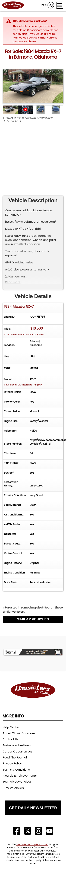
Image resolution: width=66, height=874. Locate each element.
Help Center (11, 727)
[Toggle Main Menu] (59, 5)
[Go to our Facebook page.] (16, 831)
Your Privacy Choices (17, 782)
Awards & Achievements (20, 776)
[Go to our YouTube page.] (49, 831)
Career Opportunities (17, 751)
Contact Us (10, 739)
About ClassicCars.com (19, 733)
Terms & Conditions (16, 770)
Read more (12, 282)
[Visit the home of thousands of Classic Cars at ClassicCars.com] (15, 5)
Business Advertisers (17, 745)
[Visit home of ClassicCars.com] (33, 695)
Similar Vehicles (33, 619)
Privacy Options (13, 788)
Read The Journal (15, 757)
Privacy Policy (12, 763)
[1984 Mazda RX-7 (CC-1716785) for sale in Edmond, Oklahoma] (33, 86)
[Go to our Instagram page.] (38, 831)
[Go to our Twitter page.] (27, 831)
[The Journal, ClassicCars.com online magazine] (33, 652)
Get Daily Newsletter (33, 808)
